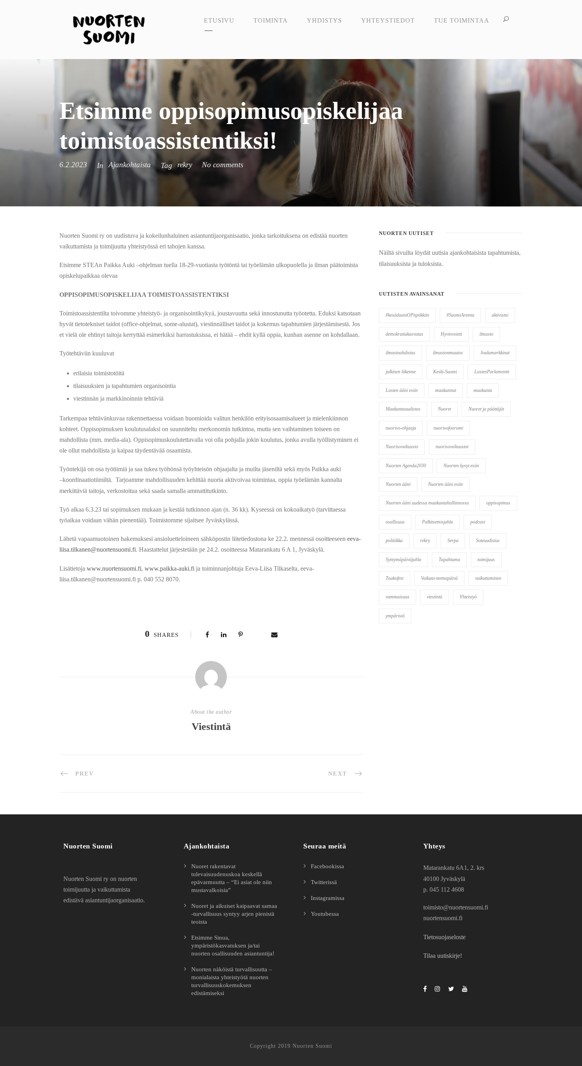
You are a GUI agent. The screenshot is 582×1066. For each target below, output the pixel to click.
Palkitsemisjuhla (437, 522)
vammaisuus (397, 597)
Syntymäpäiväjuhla (403, 559)
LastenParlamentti (491, 371)
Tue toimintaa (461, 20)
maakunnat (445, 390)
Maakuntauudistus (403, 409)
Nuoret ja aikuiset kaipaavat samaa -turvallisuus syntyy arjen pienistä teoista (234, 914)
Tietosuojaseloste (444, 937)
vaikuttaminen (488, 578)
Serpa (452, 540)
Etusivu (219, 20)
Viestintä (211, 726)
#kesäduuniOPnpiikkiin (407, 315)
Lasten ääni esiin (402, 390)
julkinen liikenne (401, 371)
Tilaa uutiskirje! (442, 955)
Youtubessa (325, 914)
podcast (477, 522)
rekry (184, 164)
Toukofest (394, 578)
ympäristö (395, 616)
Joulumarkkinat (495, 352)
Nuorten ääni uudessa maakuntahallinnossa (427, 503)
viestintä (434, 597)
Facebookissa (327, 866)
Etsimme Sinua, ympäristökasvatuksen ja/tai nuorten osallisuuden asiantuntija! (232, 945)
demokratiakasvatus (404, 334)
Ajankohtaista (129, 164)
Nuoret (444, 409)
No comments (222, 164)
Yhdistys (324, 20)
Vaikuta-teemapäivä (439, 578)
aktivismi (500, 315)
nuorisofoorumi (448, 428)
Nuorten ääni (398, 484)
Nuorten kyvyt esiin (461, 465)
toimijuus (486, 559)
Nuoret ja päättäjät (486, 409)
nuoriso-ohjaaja (401, 428)
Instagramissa (327, 898)
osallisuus (395, 522)
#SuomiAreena (460, 315)
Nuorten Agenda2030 (406, 465)
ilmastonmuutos (448, 352)
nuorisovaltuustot (452, 446)
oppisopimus (498, 503)
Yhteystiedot (388, 20)
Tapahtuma (449, 559)
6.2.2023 (73, 164)
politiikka (394, 540)
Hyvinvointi (451, 334)
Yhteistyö (468, 597)
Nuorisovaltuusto (402, 446)
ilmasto (486, 334)
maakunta (483, 390)
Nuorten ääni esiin (445, 484)
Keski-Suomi (445, 371)
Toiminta (270, 20)
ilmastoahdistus (400, 352)
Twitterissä (324, 882)
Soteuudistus (488, 540)
